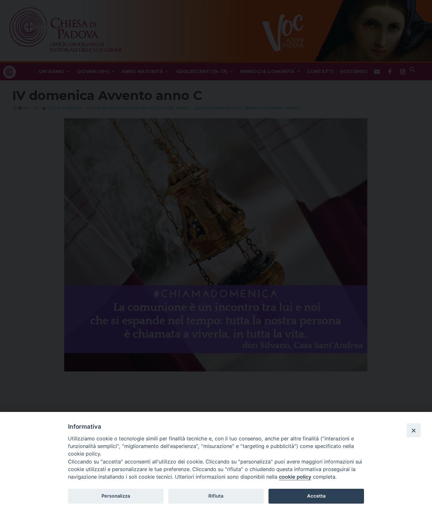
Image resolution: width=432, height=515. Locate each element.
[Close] (414, 430)
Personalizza (116, 496)
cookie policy (295, 477)
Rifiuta (215, 496)
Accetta (316, 496)
